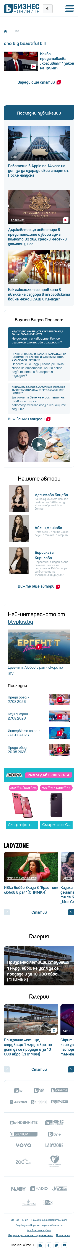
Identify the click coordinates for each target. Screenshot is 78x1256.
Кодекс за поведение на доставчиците (39, 1225)
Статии (39, 912)
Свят (14, 156)
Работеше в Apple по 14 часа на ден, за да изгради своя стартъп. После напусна (38, 171)
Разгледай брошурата (48, 775)
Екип (25, 1219)
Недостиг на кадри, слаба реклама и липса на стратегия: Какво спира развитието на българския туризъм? (39, 357)
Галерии (39, 996)
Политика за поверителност (49, 1219)
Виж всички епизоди (26, 419)
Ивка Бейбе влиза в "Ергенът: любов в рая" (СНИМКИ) (31, 890)
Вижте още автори (36, 586)
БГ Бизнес (18, 220)
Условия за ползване (39, 1230)
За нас (15, 1219)
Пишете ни (63, 1235)
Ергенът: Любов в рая (21, 878)
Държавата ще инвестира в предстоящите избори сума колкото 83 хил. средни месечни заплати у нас (37, 236)
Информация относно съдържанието (30, 1235)
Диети (67, 878)
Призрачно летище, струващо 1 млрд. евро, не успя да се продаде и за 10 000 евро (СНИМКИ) (28, 1047)
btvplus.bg (20, 621)
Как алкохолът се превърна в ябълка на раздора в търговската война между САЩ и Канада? (39, 294)
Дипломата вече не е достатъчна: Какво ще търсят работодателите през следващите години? (38, 390)
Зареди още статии (36, 82)
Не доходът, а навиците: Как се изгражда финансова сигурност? (37, 333)
